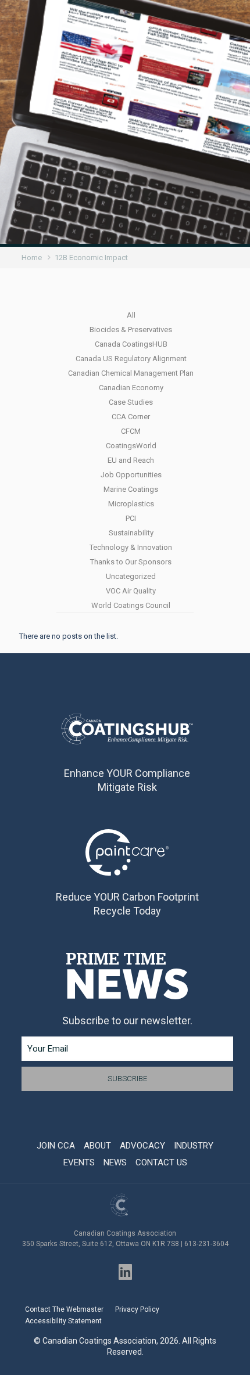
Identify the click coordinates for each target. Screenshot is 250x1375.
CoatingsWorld (131, 445)
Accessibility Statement (63, 1321)
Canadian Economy (131, 387)
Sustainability (131, 532)
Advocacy (142, 1145)
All (131, 315)
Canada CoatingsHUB (131, 344)
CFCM (131, 431)
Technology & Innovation (131, 547)
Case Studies (131, 402)
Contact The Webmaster (64, 1309)
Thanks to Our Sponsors (131, 561)
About (97, 1145)
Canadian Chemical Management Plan (131, 373)
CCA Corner (131, 416)
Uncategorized (131, 576)
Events (79, 1162)
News (115, 1162)
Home (32, 257)
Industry (193, 1145)
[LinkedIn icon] (125, 1272)
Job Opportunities (131, 474)
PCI (131, 518)
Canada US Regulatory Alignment (131, 358)
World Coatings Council (130, 605)
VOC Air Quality (131, 590)
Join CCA (56, 1145)
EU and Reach (131, 460)
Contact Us (161, 1162)
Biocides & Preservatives (131, 329)
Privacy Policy (137, 1309)
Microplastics (131, 503)
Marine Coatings (130, 489)
